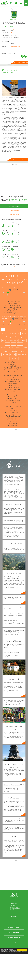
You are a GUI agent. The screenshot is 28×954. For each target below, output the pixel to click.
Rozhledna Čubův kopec (12, 362)
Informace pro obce (14, 927)
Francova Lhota (13, 23)
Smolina (12, 307)
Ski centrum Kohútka (12, 387)
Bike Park (22, 351)
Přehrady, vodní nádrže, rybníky (14, 337)
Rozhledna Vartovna (12, 399)
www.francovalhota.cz (16, 45)
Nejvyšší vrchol (13, 351)
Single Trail (5, 354)
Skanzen (23, 333)
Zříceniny (20, 344)
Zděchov (19, 313)
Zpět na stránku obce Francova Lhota (20, 160)
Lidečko (10, 303)
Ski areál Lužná (12, 366)
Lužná (16, 303)
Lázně (5, 351)
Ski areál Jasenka (13, 426)
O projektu (14, 916)
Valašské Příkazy (9, 313)
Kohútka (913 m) (12, 385)
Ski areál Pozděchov (13, 379)
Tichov (15, 309)
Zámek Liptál (13, 410)
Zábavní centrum (21, 354)
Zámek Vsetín (12, 418)
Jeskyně (25, 347)
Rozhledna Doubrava (13, 416)
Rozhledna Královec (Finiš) (12, 368)
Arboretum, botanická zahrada (10, 340)
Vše (3, 330)
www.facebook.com (15, 46)
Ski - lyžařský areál (14, 333)
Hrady (7, 344)
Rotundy (18, 347)
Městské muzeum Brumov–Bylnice (13, 390)
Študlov (9, 309)
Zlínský (12, 29)
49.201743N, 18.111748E (16, 34)
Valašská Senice (12, 311)
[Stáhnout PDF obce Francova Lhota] (22, 56)
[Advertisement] (14, 179)
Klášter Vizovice (12, 422)
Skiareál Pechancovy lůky (12, 381)
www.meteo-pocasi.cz (13, 266)
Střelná (18, 307)
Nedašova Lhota (10, 305)
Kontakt (14, 943)
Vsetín (12, 32)
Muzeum (12, 354)
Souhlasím (22, 949)
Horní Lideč (9, 301)
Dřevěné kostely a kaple (7, 347)
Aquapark (23, 330)
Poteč (18, 305)
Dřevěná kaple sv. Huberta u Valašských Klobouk (13, 371)
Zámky (13, 344)
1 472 (12, 41)
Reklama (14, 922)
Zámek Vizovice (12, 424)
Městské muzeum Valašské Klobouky (13, 377)
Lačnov (17, 301)
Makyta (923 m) (13, 364)
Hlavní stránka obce (23, 62)
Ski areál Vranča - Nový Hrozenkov (13, 402)
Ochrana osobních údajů (14, 937)
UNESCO (4, 333)
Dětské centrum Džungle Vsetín (13, 407)
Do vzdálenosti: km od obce (14, 288)
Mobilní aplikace (14, 932)
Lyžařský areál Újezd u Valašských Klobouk (13, 396)
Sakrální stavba (14, 358)
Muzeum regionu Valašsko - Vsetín (13, 413)
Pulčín (16, 53)
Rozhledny (23, 340)
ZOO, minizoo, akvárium (12, 330)
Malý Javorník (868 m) (12, 383)
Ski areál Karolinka (12, 420)
